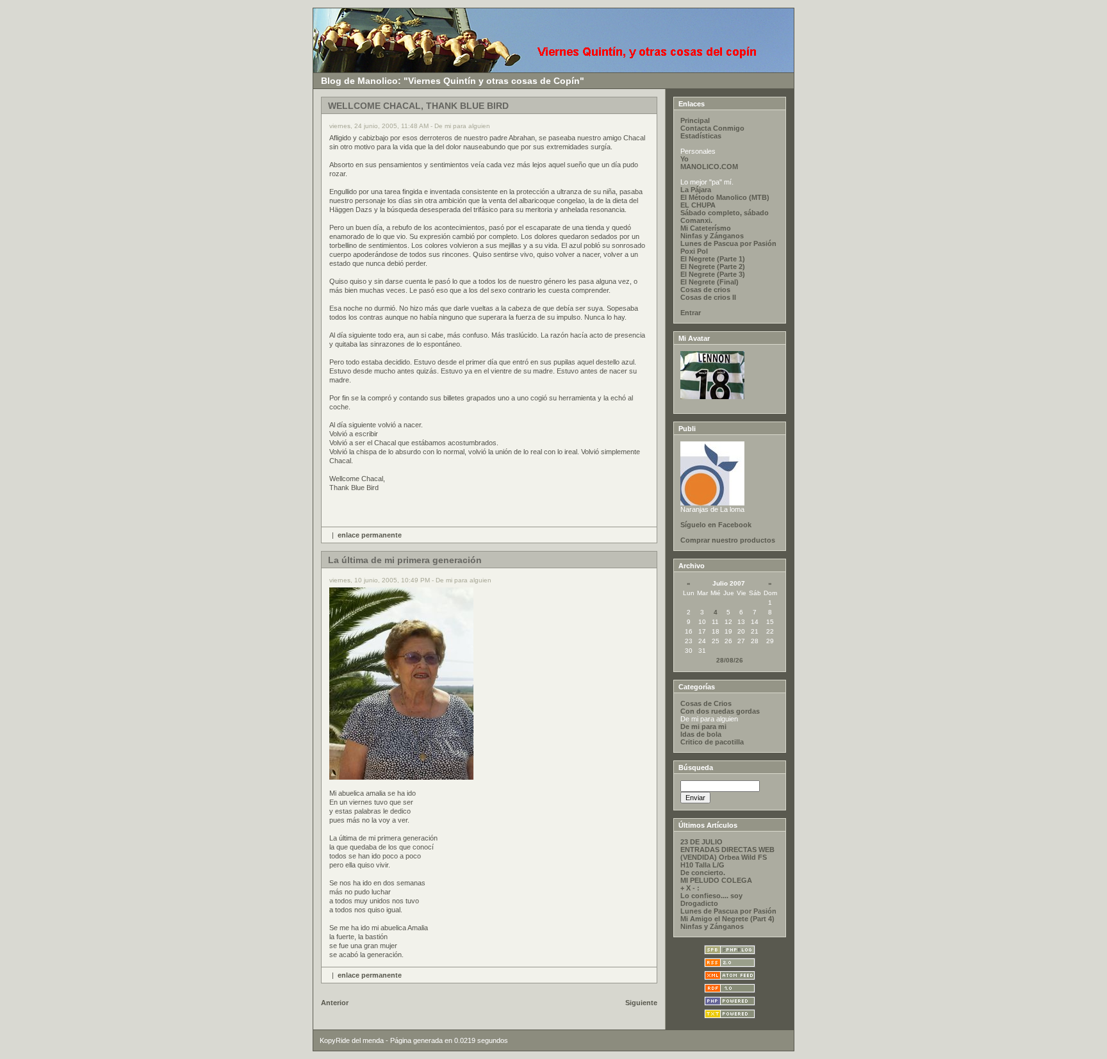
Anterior (334, 1002)
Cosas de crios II (708, 297)
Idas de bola (700, 734)
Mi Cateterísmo (705, 228)
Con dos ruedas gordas (720, 711)
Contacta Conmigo (712, 128)
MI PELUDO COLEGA (716, 880)
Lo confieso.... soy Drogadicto (711, 899)
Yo (684, 159)
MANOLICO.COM (709, 166)
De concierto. (702, 872)
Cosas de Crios (706, 703)
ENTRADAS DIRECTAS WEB (727, 849)
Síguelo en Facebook (715, 525)
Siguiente (641, 1002)
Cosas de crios (705, 289)
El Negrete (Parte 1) (712, 259)
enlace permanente (370, 535)
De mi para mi (703, 726)
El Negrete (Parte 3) (712, 274)
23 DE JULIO (701, 842)
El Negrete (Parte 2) (712, 266)
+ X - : (690, 888)
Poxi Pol (694, 251)
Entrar (690, 312)
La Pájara (695, 189)
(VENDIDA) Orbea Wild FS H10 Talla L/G (723, 861)
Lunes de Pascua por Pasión (728, 243)
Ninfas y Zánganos (712, 236)
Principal (695, 120)
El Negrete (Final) (709, 282)
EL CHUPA (698, 205)
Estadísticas (700, 136)
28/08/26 (729, 660)
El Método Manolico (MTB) (724, 197)
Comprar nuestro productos (727, 540)
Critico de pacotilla (712, 742)
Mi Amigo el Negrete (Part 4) (727, 919)
